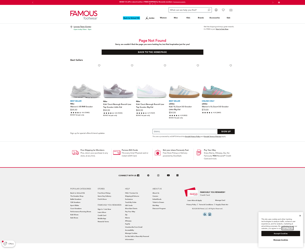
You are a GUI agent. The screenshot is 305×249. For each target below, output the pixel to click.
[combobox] (190, 9)
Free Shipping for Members (92, 150)
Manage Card (220, 200)
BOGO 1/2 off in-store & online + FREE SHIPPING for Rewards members (146, 2)
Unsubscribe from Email (133, 227)
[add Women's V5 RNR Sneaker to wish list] (99, 65)
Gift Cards (128, 205)
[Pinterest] (148, 176)
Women (163, 18)
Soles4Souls (156, 199)
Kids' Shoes (74, 215)
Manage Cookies (131, 233)
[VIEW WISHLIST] (223, 10)
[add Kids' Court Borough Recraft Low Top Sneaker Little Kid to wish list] (132, 65)
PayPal (127, 224)
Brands (201, 18)
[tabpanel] (152, 1)
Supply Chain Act (222, 204)
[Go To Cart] (231, 10)
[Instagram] (158, 176)
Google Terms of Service (212, 136)
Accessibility (129, 230)
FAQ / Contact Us (131, 193)
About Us (155, 193)
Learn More (102, 212)
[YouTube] (168, 176)
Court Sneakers (75, 208)
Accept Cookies (281, 233)
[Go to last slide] (32, 2)
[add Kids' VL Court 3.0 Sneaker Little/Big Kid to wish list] (197, 65)
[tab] (152, 3)
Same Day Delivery (104, 196)
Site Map (155, 205)
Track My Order (130, 202)
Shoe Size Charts (131, 208)
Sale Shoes (74, 218)
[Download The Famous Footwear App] (177, 175)
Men (176, 18)
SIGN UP (226, 131)
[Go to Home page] (84, 15)
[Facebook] (138, 176)
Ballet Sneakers (75, 199)
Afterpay (128, 221)
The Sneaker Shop (76, 196)
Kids (188, 18)
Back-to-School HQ (77, 193)
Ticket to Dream (158, 202)
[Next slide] (272, 2)
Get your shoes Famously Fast (176, 150)
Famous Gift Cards (130, 150)
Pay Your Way (210, 150)
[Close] (300, 215)
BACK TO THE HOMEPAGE (152, 52)
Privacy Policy (191, 204)
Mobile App (102, 218)
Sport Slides (74, 205)
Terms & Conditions (206, 204)
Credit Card (102, 215)
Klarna (127, 218)
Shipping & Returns (132, 196)
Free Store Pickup (104, 193)
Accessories (214, 18)
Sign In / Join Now (104, 209)
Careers (155, 196)
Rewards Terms (103, 221)
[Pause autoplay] (279, 2)
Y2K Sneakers (75, 202)
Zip (126, 215)
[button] (179, 2)
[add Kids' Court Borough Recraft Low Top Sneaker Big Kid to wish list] (165, 65)
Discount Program (159, 208)
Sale (228, 18)
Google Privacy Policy (192, 136)
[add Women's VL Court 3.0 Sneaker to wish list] (230, 65)
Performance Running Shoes (80, 211)
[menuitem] (131, 19)
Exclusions (129, 199)
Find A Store (102, 199)
